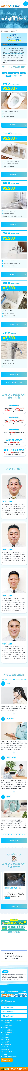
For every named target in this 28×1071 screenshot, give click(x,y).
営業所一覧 (5, 1027)
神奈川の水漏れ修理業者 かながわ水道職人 (9, 30)
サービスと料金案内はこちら (14, 382)
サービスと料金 (6, 1022)
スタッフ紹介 (5, 1034)
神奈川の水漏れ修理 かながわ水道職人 (11, 1020)
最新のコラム (5, 1046)
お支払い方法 (5, 1039)
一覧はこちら (14, 906)
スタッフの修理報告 (7, 1030)
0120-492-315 (7, 1003)
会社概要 (4, 1054)
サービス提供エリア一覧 (5, 31)
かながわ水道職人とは (7, 1032)
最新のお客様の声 (6, 1044)
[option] (14, 885)
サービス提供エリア (7, 1025)
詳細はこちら (14, 125)
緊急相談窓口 (6, 1060)
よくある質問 (5, 1042)
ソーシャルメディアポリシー (9, 1056)
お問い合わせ (5, 1049)
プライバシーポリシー (7, 1051)
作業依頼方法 (5, 1037)
